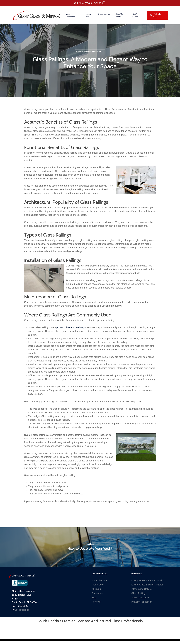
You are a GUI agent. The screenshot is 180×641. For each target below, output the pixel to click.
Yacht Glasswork (140, 597)
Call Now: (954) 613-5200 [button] (87, 3)
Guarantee (97, 593)
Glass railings (86, 131)
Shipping (96, 589)
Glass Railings (139, 593)
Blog (94, 597)
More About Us (99, 580)
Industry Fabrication (141, 602)
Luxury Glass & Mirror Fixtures (147, 584)
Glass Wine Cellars (141, 589)
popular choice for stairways (71, 327)
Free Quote (98, 584)
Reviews (96, 602)
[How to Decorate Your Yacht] (90, 547)
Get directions (21, 610)
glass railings (122, 501)
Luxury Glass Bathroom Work (146, 580)
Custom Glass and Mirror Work (90, 51)
